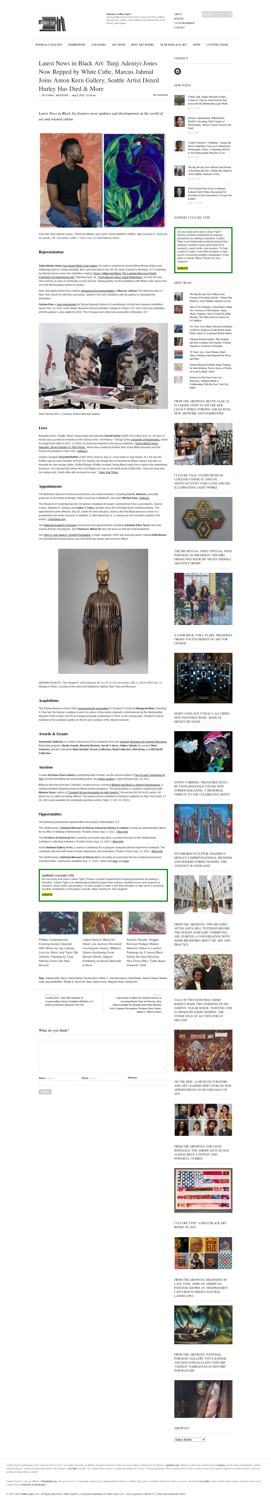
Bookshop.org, (49, 1481)
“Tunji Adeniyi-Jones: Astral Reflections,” (120, 277)
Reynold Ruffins (54, 981)
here (115, 861)
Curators (98, 44)
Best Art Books (142, 44)
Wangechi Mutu (116, 981)
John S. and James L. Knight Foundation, (67, 535)
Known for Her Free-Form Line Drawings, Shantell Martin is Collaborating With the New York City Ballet (209, 382)
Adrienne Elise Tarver (56, 978)
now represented (66, 304)
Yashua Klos (131, 981)
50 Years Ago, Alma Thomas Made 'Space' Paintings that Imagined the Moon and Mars (210, 355)
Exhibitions (76, 44)
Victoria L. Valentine (55, 95)
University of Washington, (145, 439)
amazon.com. (173, 1465)
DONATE (47, 894)
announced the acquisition (93, 708)
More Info (122, 831)
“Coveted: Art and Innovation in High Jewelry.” (94, 792)
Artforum (82, 451)
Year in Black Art (173, 44)
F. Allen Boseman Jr (117, 978)
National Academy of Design (60, 525)
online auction (106, 778)
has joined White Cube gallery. (80, 265)
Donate (179, 18)
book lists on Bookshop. (33, 1484)
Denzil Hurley (75, 978)
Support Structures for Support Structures (143, 741)
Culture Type (27, 1493)
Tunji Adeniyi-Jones (96, 981)
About (178, 14)
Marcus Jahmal (150, 978)
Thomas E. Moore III (74, 981)
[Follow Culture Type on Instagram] (177, 73)
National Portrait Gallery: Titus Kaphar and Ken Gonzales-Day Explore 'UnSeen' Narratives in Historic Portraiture (210, 342)
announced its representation (98, 290)
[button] (103, 180)
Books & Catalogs (49, 44)
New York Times (109, 472)
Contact (179, 27)
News (196, 44)
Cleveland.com (56, 519)
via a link (71, 1468)
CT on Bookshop (184, 23)
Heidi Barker (135, 978)
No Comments (160, 95)
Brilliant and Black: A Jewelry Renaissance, (136, 784)
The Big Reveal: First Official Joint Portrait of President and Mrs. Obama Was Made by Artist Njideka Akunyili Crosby (211, 297)
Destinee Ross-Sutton (94, 978)
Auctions (118, 44)
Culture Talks (217, 44)
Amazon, (220, 1465)
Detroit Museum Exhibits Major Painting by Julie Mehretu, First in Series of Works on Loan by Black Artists (211, 368)
